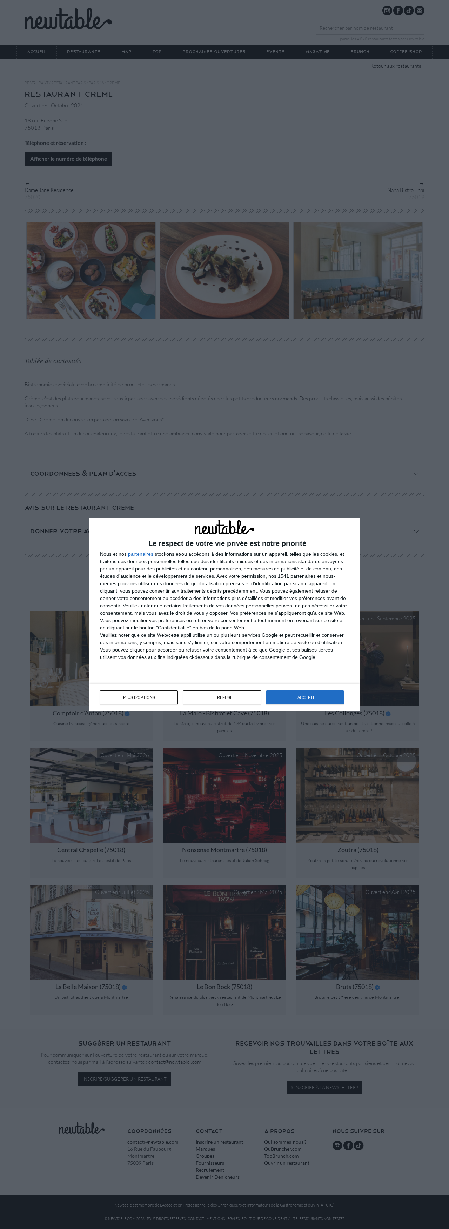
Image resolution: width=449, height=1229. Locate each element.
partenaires (140, 554)
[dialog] (224, 614)
